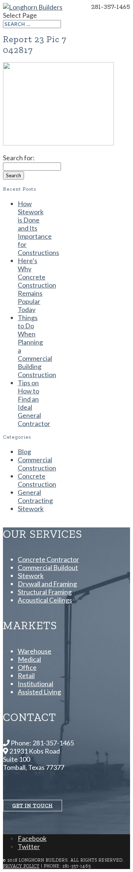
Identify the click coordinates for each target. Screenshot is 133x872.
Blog (24, 451)
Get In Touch (32, 805)
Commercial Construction (37, 464)
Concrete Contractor (48, 559)
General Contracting (35, 496)
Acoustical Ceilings (45, 600)
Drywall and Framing (47, 584)
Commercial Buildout (48, 567)
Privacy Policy (21, 866)
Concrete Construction (37, 480)
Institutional (35, 684)
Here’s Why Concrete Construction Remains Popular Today (37, 284)
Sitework (31, 508)
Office (27, 667)
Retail (26, 675)
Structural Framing (45, 592)
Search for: (19, 158)
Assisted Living (39, 692)
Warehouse (34, 651)
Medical (29, 659)
